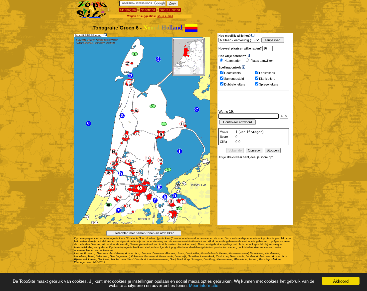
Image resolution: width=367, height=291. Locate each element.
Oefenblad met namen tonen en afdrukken (144, 233)
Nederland (148, 10)
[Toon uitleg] (105, 34)
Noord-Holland (170, 10)
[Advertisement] (263, 8)
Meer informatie (203, 285)
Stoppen (273, 150)
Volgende (235, 150)
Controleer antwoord (237, 122)
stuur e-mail (165, 16)
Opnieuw (254, 150)
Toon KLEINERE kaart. (88, 35)
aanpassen (272, 40)
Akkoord (341, 281)
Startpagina (128, 10)
